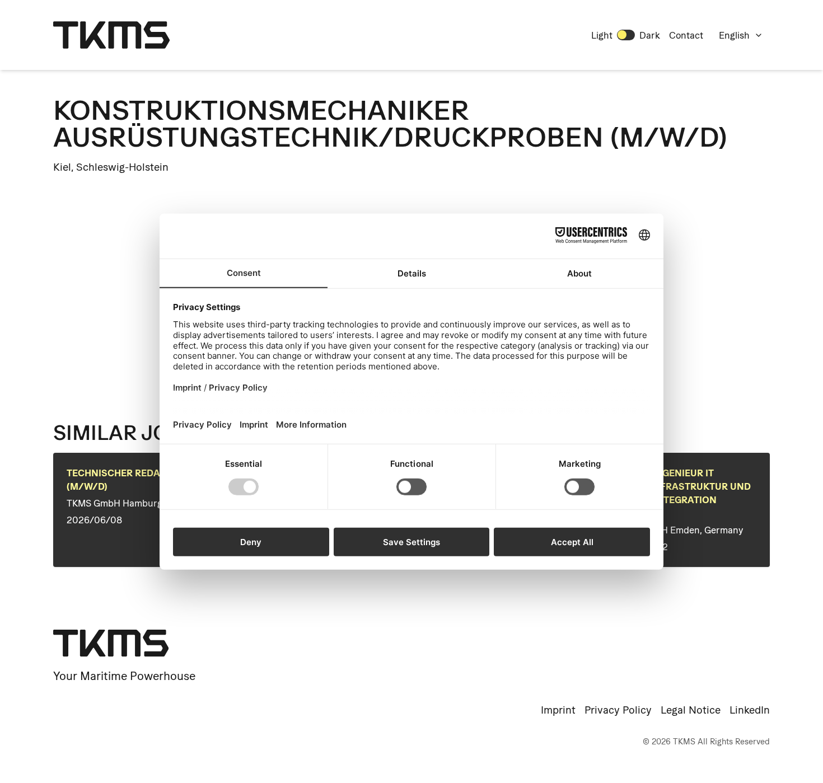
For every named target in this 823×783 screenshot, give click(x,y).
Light (601, 35)
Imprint (558, 710)
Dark (649, 35)
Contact (686, 35)
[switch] (626, 35)
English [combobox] (734, 35)
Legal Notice (691, 710)
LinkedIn (750, 710)
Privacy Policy (618, 710)
